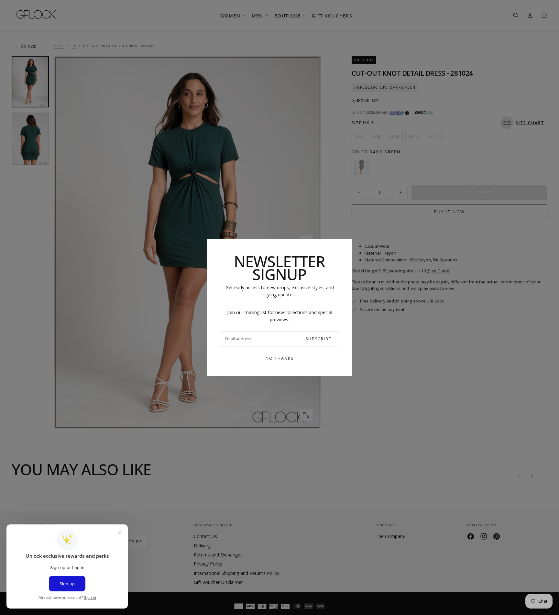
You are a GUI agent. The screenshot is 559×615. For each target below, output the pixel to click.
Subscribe (318, 339)
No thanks (279, 358)
